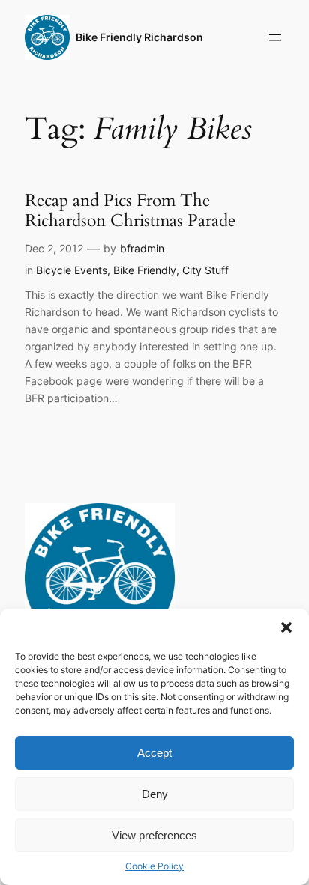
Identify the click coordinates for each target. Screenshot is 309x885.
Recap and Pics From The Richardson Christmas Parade (130, 210)
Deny (155, 794)
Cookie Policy (154, 866)
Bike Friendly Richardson (139, 37)
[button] (286, 627)
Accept (154, 752)
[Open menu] (275, 37)
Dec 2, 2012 (54, 248)
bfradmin (142, 248)
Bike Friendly (144, 270)
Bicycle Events (71, 270)
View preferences (154, 835)
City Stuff (205, 270)
